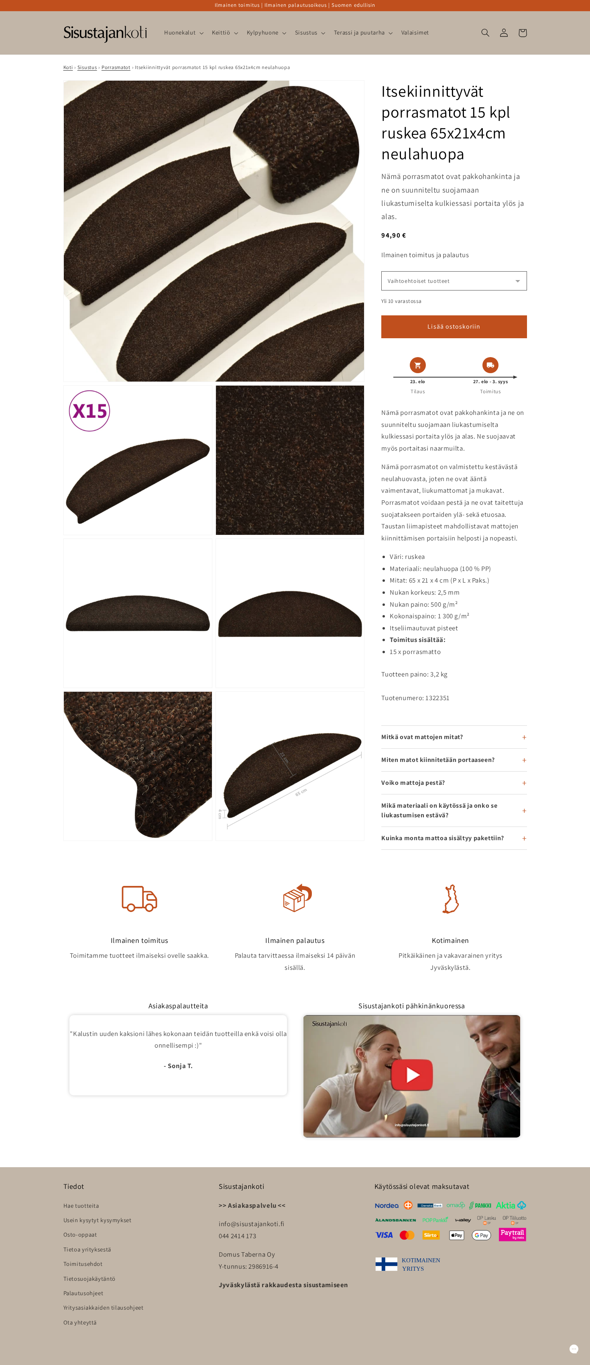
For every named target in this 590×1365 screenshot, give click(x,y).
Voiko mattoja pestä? (413, 782)
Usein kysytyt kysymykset (97, 1220)
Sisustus (87, 67)
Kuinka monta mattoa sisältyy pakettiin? (442, 838)
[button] (183, 33)
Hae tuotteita (81, 1205)
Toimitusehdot (83, 1264)
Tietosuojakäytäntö (89, 1278)
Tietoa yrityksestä (87, 1249)
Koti (68, 67)
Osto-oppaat (80, 1234)
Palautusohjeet (83, 1293)
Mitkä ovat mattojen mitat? (422, 737)
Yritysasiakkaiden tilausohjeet (103, 1307)
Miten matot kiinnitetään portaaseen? (438, 760)
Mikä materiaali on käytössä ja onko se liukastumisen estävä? (439, 810)
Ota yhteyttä (80, 1322)
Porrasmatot (116, 67)
